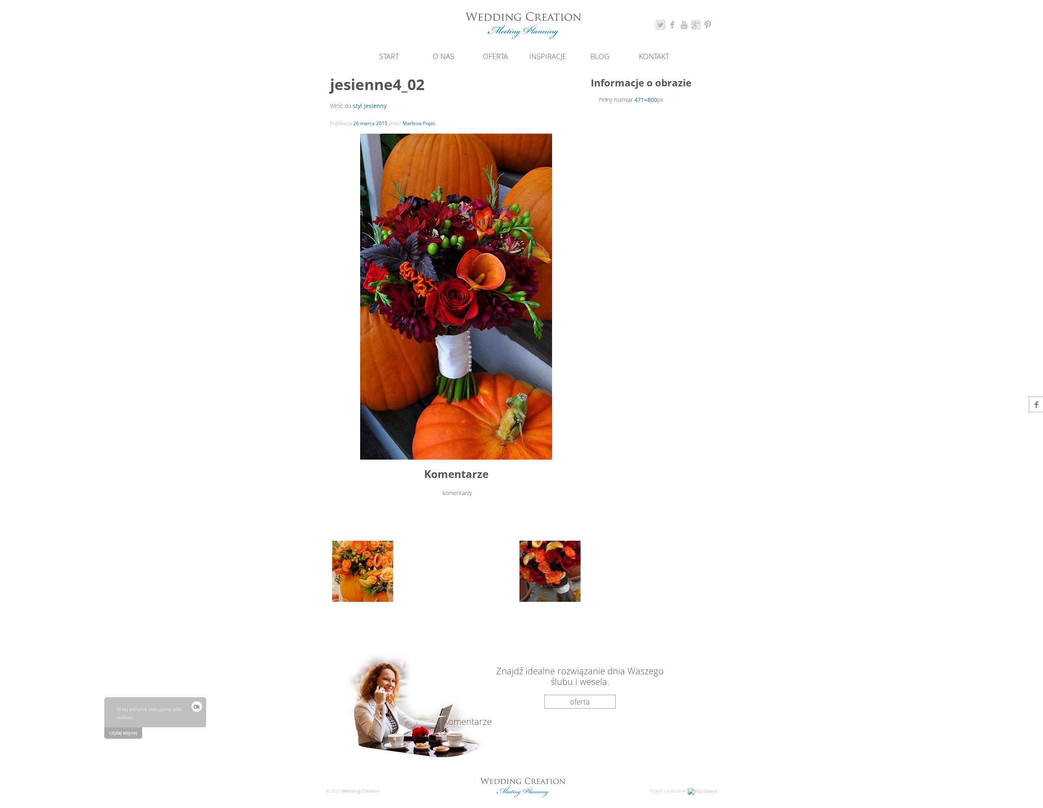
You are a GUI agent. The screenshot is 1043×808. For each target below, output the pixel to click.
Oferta (495, 56)
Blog (600, 56)
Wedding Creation (360, 791)
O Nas (443, 56)
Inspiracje (547, 56)
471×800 (645, 99)
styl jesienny (370, 106)
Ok (197, 707)
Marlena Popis (419, 123)
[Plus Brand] (702, 791)
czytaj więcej (123, 733)
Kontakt (654, 56)
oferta (580, 702)
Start (389, 56)
